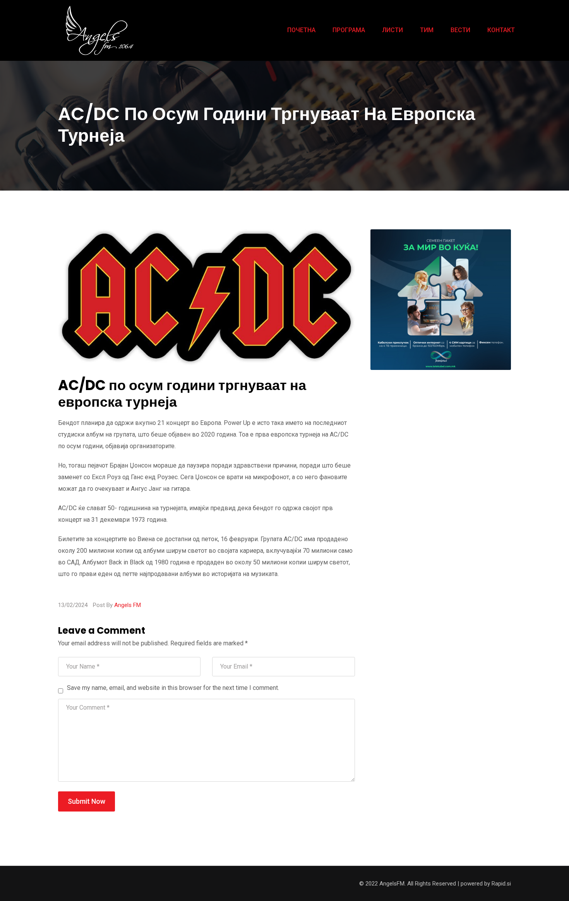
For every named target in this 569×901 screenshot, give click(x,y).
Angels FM (127, 605)
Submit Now (86, 801)
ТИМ (427, 30)
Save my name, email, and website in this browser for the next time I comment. (173, 687)
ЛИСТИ (392, 30)
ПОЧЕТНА (301, 30)
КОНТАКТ (501, 30)
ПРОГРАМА (348, 30)
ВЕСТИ (460, 30)
